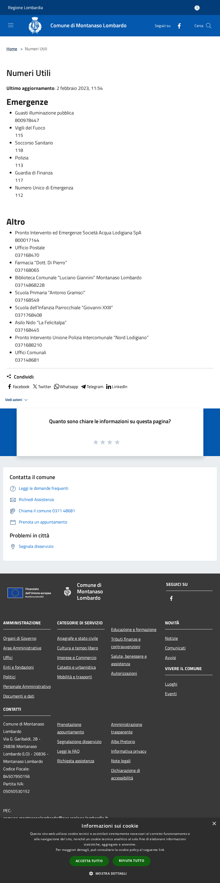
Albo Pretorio (123, 741)
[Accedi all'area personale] (197, 8)
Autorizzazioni (124, 673)
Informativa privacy (128, 751)
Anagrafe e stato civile (77, 638)
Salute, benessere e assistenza (129, 660)
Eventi (171, 693)
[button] (110, 873)
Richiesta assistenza (75, 761)
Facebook (21, 386)
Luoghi (171, 684)
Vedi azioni (14, 400)
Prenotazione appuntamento (70, 728)
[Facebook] (177, 25)
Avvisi (170, 657)
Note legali (121, 761)
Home (11, 48)
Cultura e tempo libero (77, 648)
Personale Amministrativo (27, 686)
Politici (9, 677)
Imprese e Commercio (76, 657)
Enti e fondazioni (18, 667)
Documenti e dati (18, 696)
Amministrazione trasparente (126, 728)
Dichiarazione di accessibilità (125, 774)
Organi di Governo (19, 638)
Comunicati (175, 648)
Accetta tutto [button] (89, 861)
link (161, 849)
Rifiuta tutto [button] (131, 860)
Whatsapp (69, 386)
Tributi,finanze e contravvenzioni (126, 643)
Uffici (8, 657)
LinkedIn (119, 386)
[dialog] (110, 850)
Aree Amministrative (22, 648)
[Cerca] (209, 25)
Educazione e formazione (133, 629)
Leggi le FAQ (68, 751)
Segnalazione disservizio (79, 741)
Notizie (171, 638)
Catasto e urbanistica (76, 667)
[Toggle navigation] (11, 25)
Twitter (44, 386)
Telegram (95, 386)
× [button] (214, 824)
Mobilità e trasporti (74, 677)
